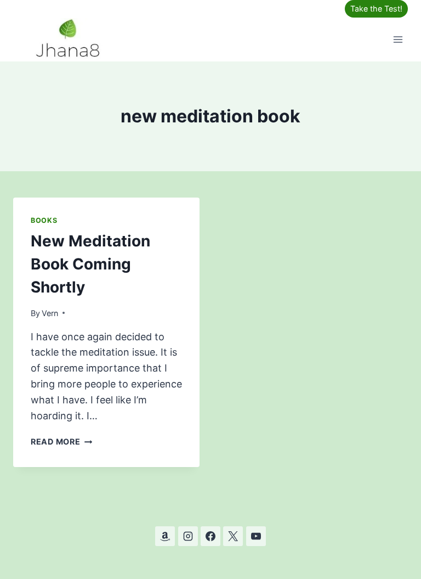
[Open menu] (398, 39)
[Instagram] (188, 536)
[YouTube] (256, 536)
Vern (50, 313)
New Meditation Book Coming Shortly (90, 264)
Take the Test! (376, 8)
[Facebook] (210, 536)
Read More (61, 441)
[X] (233, 536)
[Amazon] (165, 536)
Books (44, 220)
